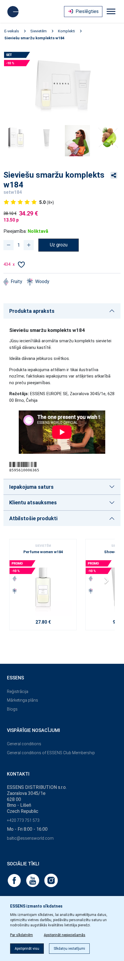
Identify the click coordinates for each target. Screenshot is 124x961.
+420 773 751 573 (23, 820)
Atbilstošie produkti (33, 518)
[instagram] (51, 880)
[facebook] (14, 880)
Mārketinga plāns (22, 700)
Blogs (12, 709)
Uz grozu (58, 245)
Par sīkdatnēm (21, 935)
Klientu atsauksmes (33, 502)
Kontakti (18, 774)
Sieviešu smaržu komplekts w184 (34, 38)
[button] (108, 582)
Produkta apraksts (32, 311)
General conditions (24, 743)
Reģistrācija (17, 691)
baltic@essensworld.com (30, 838)
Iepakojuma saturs (31, 487)
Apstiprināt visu (27, 949)
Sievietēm (38, 31)
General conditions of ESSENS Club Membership (51, 752)
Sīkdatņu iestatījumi (69, 949)
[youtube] (33, 880)
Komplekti (66, 31)
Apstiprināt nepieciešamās (64, 935)
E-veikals (11, 31)
